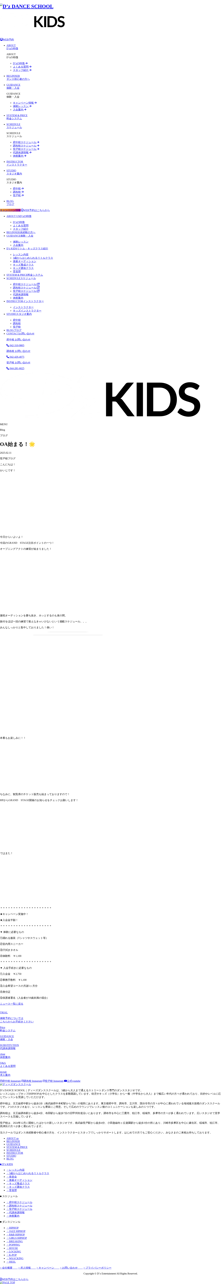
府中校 (17, 188)
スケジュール (21, 278)
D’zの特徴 (19, 63)
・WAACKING (14, 1258)
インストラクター (25, 301)
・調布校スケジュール (19, 1205)
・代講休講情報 (15, 1212)
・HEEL (11, 1261)
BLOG (10, 1158)
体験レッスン (21, 106)
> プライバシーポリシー (97, 1267)
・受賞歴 (11, 1190)
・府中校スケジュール (19, 1202)
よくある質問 (21, 66)
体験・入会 (19, 235)
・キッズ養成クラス (18, 1183)
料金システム (24, 274)
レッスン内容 (20, 254)
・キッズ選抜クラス (18, 1187)
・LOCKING (13, 1251)
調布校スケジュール (25, 145)
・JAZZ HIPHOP (15, 1231)
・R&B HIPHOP (15, 1234)
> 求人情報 (27, 1267)
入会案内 (18, 109)
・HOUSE (12, 1248)
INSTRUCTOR (14, 1153)
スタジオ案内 (19, 314)
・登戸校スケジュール (19, 1209)
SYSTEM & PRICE (17, 1147)
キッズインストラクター (27, 310)
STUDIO (11, 1155)
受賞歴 (17, 271)
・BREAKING (14, 1241)
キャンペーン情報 (23, 102)
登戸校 (17, 195)
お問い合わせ (20, 333)
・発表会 (11, 1176)
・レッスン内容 (15, 1170)
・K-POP (11, 1255)
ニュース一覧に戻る (11, 1003)
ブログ (14, 330)
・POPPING (13, 1244)
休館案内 (18, 155)
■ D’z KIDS (6, 1164)
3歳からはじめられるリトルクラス (33, 258)
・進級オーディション (19, 1180)
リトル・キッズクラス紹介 (27, 248)
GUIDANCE (13, 1144)
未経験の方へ (20, 232)
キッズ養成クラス (23, 264)
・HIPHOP (12, 1227)
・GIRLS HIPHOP (16, 1238)
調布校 (17, 192)
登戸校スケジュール (25, 149)
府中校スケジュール (25, 142)
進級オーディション (24, 261)
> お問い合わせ (71, 1267)
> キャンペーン (48, 1267)
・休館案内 (12, 1215)
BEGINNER (13, 1141)
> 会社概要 (9, 1267)
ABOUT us (12, 1138)
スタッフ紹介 (21, 70)
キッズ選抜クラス (23, 268)
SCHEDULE (13, 1150)
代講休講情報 (21, 152)
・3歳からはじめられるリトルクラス (27, 1173)
